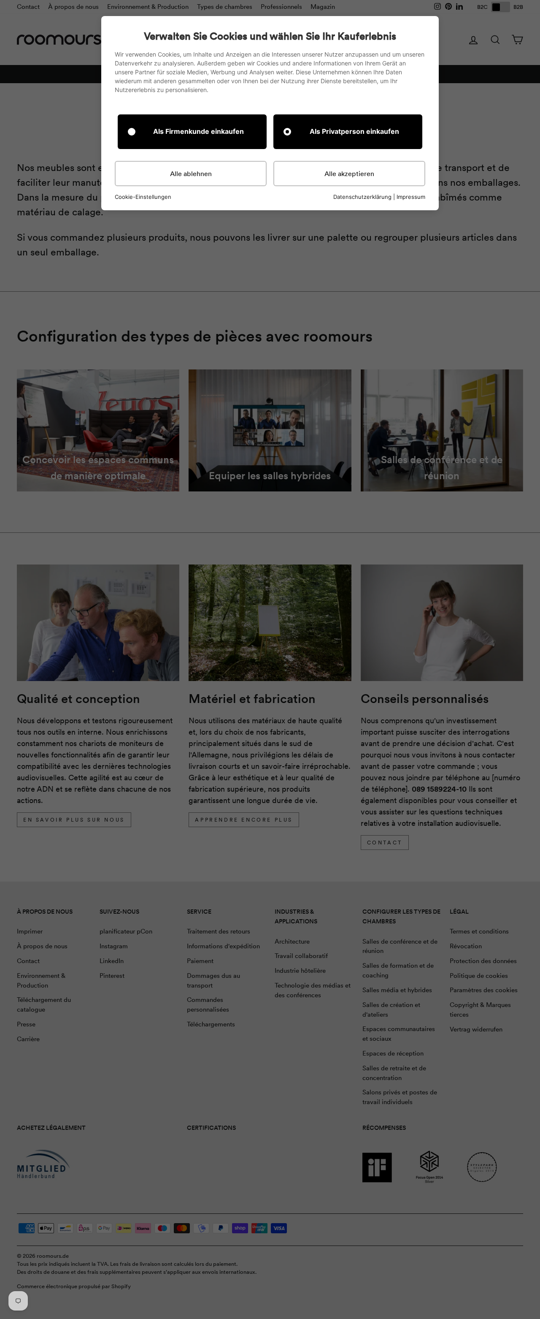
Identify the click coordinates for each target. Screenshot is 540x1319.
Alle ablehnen (191, 173)
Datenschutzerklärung (362, 196)
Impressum (411, 196)
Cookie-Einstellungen (143, 197)
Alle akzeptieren (349, 173)
